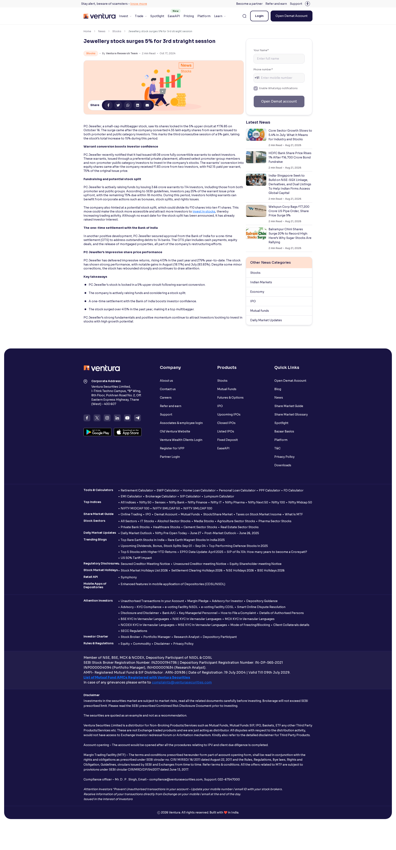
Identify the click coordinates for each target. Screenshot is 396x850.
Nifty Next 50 (258, 502)
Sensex (160, 502)
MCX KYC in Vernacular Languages (250, 619)
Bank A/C (169, 613)
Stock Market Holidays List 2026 (144, 570)
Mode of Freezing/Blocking (250, 625)
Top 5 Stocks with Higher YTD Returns (149, 552)
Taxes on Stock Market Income (259, 514)
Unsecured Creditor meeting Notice (199, 564)
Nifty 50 (145, 502)
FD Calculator (293, 490)
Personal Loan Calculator (237, 490)
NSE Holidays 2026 (240, 570)
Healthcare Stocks (166, 527)
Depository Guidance (262, 601)
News (101, 31)
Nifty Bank (176, 502)
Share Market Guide (288, 406)
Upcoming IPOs (228, 414)
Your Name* (261, 50)
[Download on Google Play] (97, 432)
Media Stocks (204, 521)
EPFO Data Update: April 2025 (201, 552)
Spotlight (157, 16)
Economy (257, 292)
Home (87, 31)
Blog (277, 389)
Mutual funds (259, 311)
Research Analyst (186, 637)
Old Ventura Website (175, 431)
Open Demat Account (292, 16)
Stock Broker (130, 637)
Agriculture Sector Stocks (236, 521)
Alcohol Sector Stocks (174, 521)
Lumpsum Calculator (219, 496)
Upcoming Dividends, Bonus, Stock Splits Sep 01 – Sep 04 (163, 546)
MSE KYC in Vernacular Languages (202, 625)
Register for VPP (172, 448)
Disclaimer (162, 644)
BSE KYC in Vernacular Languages (145, 619)
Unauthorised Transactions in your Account (152, 601)
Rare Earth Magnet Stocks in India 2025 (196, 540)
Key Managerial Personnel (198, 613)
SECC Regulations (134, 631)
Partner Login (170, 457)
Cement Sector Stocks (200, 527)
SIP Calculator (190, 496)
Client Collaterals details (291, 625)
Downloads (282, 465)
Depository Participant (220, 637)
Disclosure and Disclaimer (140, 613)
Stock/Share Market (218, 514)
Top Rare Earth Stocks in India (142, 540)
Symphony (129, 577)
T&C (277, 448)
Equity (125, 644)
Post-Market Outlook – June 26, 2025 (231, 533)
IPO (253, 301)
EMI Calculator (131, 496)
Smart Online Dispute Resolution (261, 607)
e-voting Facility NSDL (181, 607)
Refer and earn (276, 4)
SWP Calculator (168, 490)
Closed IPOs (226, 423)
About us (166, 380)
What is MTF (294, 514)
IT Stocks (147, 521)
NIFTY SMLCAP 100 (197, 508)
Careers (166, 397)
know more (138, 4)
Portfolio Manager (157, 637)
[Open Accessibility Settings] (307, 3)
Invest (123, 16)
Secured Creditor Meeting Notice (145, 564)
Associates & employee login (181, 423)
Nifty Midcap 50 (300, 502)
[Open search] (244, 16)
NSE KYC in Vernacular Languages (197, 619)
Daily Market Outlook (136, 533)
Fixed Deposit (227, 440)
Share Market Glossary (291, 414)
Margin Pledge (198, 601)
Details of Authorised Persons (281, 613)
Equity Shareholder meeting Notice (256, 564)
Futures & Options (230, 397)
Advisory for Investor (227, 601)
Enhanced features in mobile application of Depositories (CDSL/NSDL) (173, 584)
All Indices (128, 502)
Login (259, 16)
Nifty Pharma (235, 502)
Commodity (142, 644)
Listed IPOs (225, 431)
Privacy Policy (284, 457)
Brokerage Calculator (161, 496)
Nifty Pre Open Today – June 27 (178, 533)
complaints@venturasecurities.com (182, 682)
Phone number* (263, 69)
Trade (139, 16)
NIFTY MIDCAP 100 (135, 508)
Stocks (116, 31)
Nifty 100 (278, 502)
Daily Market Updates (266, 320)
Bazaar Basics (284, 431)
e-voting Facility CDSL (217, 607)
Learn (218, 16)
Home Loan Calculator (199, 490)
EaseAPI (174, 16)
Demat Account (165, 514)
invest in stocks (204, 211)
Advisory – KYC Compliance (141, 607)
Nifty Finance (197, 502)
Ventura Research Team (122, 53)
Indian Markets (261, 282)
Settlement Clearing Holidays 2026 (197, 570)
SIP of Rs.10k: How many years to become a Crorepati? (267, 552)
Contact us (168, 389)
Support (296, 4)
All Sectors (129, 521)
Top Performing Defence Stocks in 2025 (238, 546)
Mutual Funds (226, 389)
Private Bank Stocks (135, 527)
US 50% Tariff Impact (136, 558)
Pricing (189, 16)
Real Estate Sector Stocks (239, 527)
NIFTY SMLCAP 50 (166, 508)
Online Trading (131, 514)
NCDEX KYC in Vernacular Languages (147, 625)
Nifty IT (216, 502)
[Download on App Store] (128, 432)
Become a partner (249, 4)
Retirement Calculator (137, 490)
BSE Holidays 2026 (271, 570)
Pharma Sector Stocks (274, 521)
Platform (204, 16)
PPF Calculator (269, 490)
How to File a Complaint (238, 613)
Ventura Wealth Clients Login (181, 440)
